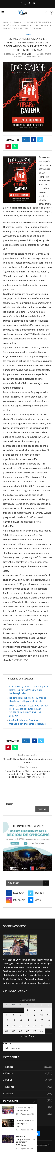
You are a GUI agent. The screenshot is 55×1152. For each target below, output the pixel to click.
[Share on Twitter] (40, 139)
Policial (28, 1080)
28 (20, 1031)
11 (48, 1015)
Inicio (5, 23)
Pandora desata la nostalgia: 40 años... (25, 1123)
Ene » (31, 1036)
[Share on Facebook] (33, 139)
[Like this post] (27, 139)
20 (13, 1026)
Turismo (28, 1094)
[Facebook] (20, 3)
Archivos (7, 1044)
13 (13, 1020)
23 (34, 1026)
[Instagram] (29, 3)
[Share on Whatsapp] (15, 146)
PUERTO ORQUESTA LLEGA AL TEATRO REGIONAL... (25, 1140)
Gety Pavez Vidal (23, 54)
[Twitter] (25, 3)
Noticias (28, 1067)
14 (20, 1020)
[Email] (34, 3)
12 (6, 1020)
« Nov (24, 1036)
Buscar (9, 804)
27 (13, 1031)
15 (27, 1020)
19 (6, 1026)
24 (41, 1026)
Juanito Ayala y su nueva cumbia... (24, 1109)
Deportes (28, 1087)
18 (48, 1020)
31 (41, 1031)
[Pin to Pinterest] (8, 146)
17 (41, 1020)
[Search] (46, 12)
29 (27, 1031)
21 (20, 1026)
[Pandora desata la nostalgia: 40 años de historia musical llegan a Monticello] (8, 1123)
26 (6, 1031)
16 (34, 1020)
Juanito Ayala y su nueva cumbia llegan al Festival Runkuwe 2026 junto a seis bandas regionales (28, 690)
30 (34, 1031)
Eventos (17, 23)
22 (27, 1026)
